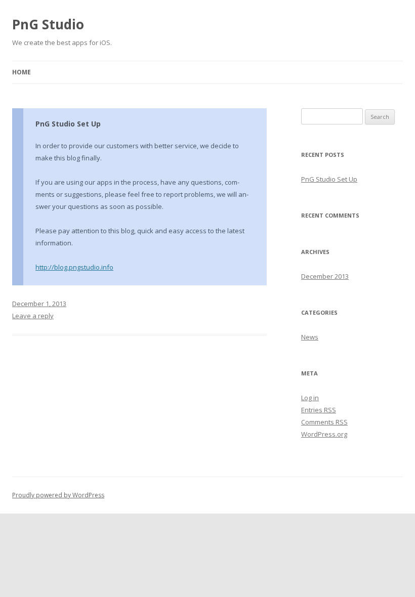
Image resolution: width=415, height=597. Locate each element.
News (309, 337)
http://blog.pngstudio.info (74, 267)
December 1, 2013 (39, 303)
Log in (310, 397)
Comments (324, 422)
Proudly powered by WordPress (58, 495)
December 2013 (325, 276)
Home (21, 72)
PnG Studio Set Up (68, 124)
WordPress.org (324, 434)
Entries (318, 409)
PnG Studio (48, 24)
